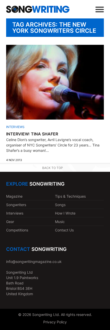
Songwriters (16, 205)
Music (60, 221)
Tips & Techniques (70, 196)
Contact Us (64, 230)
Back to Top (52, 168)
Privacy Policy (55, 322)
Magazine (14, 196)
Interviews (15, 127)
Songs (60, 205)
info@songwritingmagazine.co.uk (34, 261)
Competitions (17, 230)
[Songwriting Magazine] (38, 9)
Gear (10, 221)
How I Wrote (65, 213)
